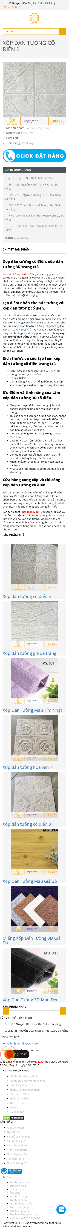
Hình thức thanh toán (22, 1085)
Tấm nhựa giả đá (17, 1154)
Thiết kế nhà (17, 1103)
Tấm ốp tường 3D (17, 1163)
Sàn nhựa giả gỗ (16, 1141)
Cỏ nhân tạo (17, 1112)
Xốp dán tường (16, 1158)
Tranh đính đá (18, 1200)
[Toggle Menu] (5, 13)
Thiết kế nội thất (19, 1098)
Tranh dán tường (17, 1149)
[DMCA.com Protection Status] (13, 1117)
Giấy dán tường (16, 1127)
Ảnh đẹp (15, 1193)
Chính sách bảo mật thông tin (27, 1081)
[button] (34, 155)
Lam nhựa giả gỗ (17, 1145)
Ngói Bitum (13, 1132)
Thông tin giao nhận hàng (25, 1089)
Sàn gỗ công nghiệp (18, 1136)
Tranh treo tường (20, 1182)
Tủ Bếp (14, 1107)
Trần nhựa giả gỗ (20, 1207)
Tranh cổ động (18, 1196)
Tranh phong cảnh (21, 1203)
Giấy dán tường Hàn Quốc (25, 1217)
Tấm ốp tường (18, 1186)
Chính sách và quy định (24, 1076)
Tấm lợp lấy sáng (20, 1210)
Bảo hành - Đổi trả (20, 1094)
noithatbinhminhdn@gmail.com (21, 1043)
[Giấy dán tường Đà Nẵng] (34, 18)
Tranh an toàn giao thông (25, 1214)
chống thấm (17, 1189)
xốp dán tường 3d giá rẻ (17, 329)
